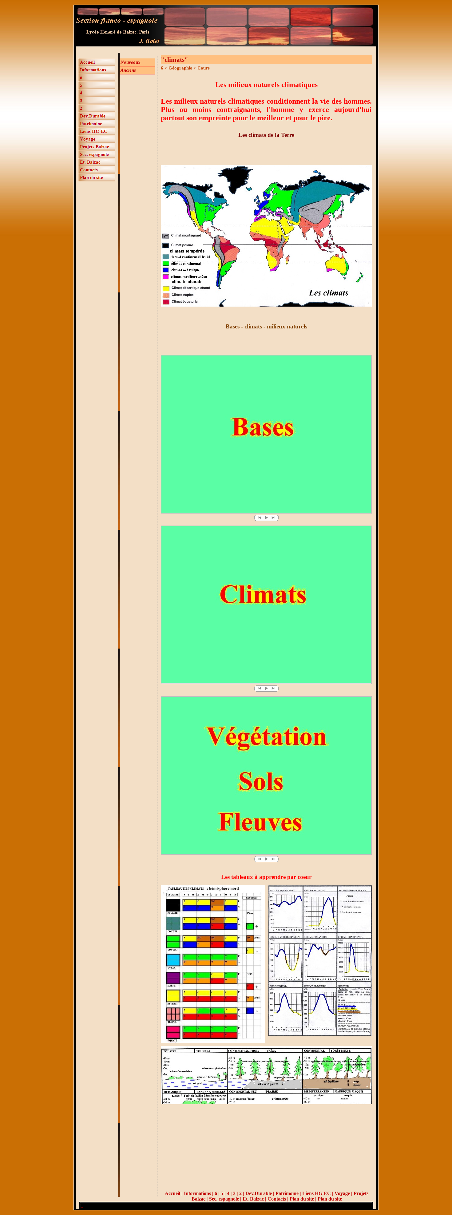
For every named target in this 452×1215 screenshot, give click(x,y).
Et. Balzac (253, 1198)
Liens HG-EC (316, 1193)
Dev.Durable (258, 1193)
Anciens (128, 70)
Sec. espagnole (224, 1198)
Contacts (277, 1198)
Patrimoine (287, 1193)
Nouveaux (131, 62)
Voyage (343, 1193)
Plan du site (302, 1198)
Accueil (172, 1193)
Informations (197, 1193)
